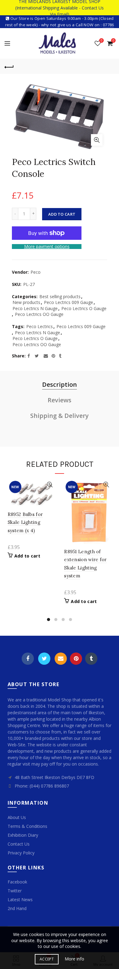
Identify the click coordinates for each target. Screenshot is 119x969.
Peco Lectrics (39, 326)
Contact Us (19, 844)
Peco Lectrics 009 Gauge (68, 302)
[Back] (9, 66)
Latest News (20, 899)
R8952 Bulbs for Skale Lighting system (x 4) (25, 522)
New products (26, 302)
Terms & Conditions (27, 826)
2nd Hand (17, 908)
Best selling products (60, 296)
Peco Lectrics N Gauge (35, 308)
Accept (47, 959)
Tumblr (91, 659)
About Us (17, 817)
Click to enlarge (97, 140)
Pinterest (76, 659)
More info (74, 959)
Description (59, 384)
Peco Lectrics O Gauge (83, 308)
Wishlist (101, 40)
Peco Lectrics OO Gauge (39, 314)
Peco (36, 272)
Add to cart (61, 214)
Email (61, 659)
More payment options (47, 246)
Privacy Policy (21, 853)
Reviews (59, 400)
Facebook (28, 659)
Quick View (49, 484)
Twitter (44, 659)
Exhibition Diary (23, 835)
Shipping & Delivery (59, 415)
